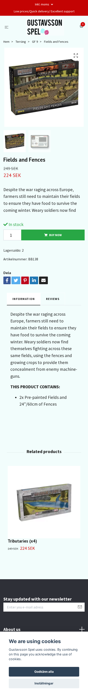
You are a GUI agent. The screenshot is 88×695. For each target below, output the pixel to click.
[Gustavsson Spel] (45, 27)
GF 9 (35, 42)
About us (12, 629)
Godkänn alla (44, 671)
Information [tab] (23, 299)
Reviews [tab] (52, 299)
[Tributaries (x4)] (44, 502)
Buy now (55, 235)
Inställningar (44, 683)
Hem (6, 42)
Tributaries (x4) (22, 541)
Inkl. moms (42, 4)
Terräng (21, 42)
